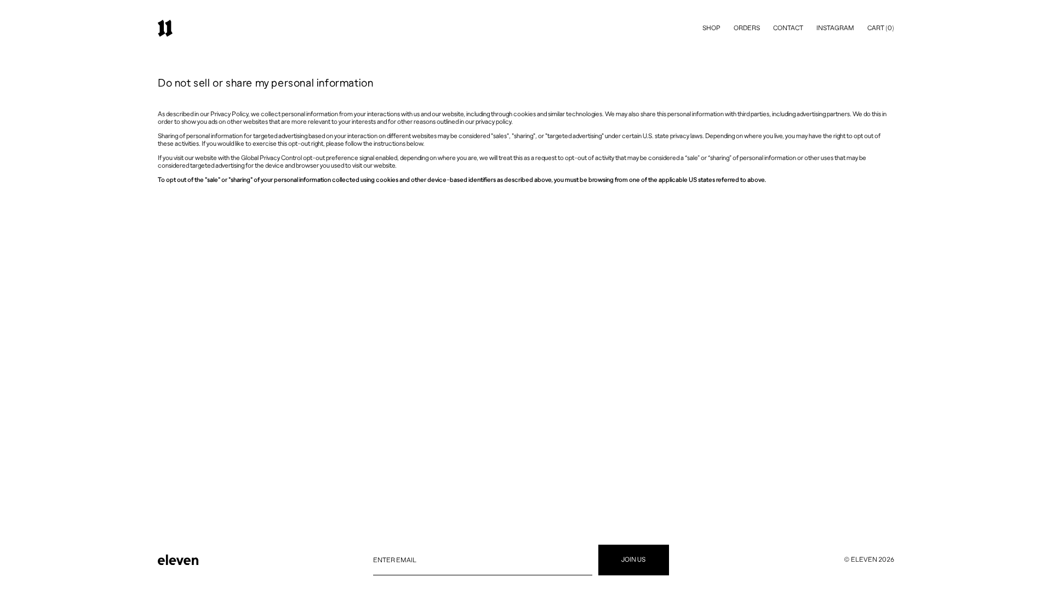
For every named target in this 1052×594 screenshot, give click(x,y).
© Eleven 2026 (869, 559)
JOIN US (633, 559)
